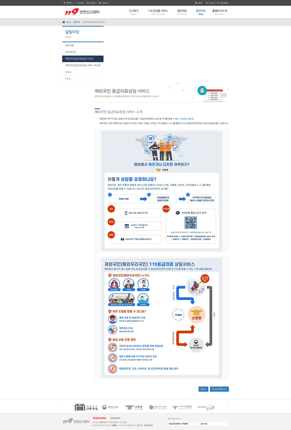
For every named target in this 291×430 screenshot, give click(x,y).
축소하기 (81, 3)
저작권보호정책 (115, 418)
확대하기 (69, 3)
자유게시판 (70, 52)
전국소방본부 (223, 3)
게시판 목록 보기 (219, 389)
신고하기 (134, 12)
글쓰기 (203, 389)
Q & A (68, 71)
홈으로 (200, 3)
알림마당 (201, 12)
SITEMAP (212, 3)
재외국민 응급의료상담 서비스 (79, 58)
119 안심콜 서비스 (158, 12)
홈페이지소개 (219, 12)
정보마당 (182, 12)
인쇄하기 (105, 3)
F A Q (68, 78)
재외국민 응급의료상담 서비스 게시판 (82, 65)
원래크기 (93, 3)
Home (68, 22)
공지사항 (69, 45)
